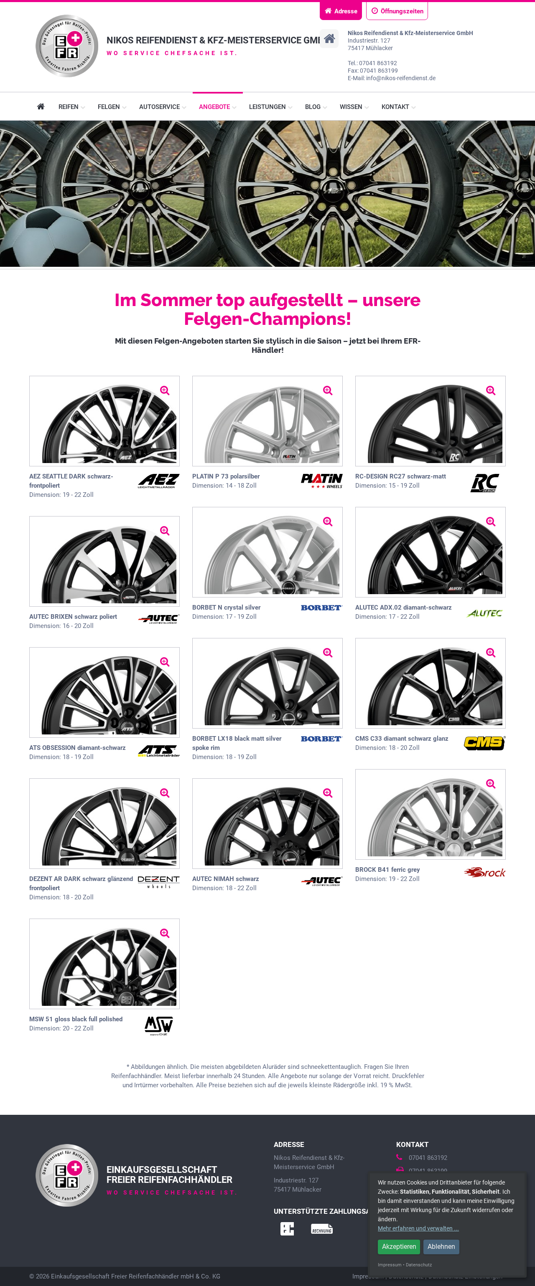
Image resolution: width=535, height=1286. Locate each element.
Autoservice (160, 107)
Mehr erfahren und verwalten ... (418, 1228)
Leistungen (268, 107)
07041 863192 (428, 1158)
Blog (313, 107)
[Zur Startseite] (67, 46)
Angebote (215, 107)
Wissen (352, 107)
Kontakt (396, 107)
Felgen (110, 107)
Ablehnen (441, 1247)
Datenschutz (419, 1265)
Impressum (390, 1265)
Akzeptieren (399, 1247)
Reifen (69, 107)
